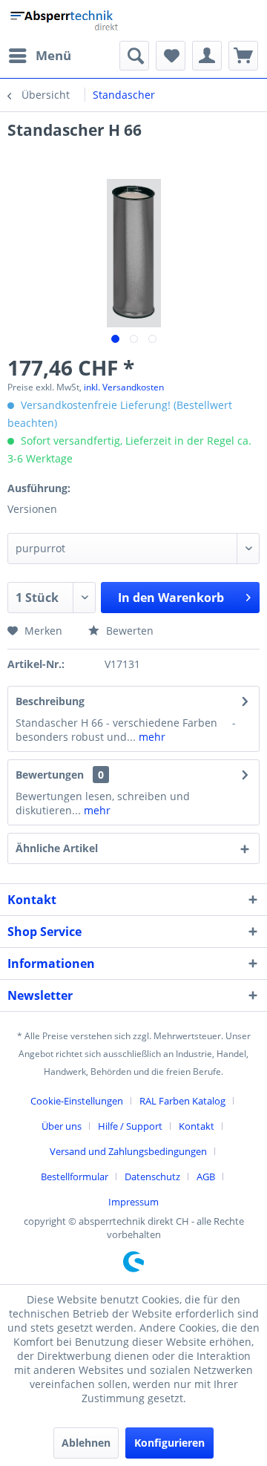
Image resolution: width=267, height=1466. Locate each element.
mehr (150, 737)
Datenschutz (152, 1176)
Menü (53, 55)
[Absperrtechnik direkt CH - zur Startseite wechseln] (65, 20)
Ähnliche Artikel (57, 848)
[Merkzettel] (170, 56)
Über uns (62, 1126)
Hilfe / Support (130, 1126)
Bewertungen (50, 775)
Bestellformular (74, 1176)
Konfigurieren (169, 1443)
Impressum (133, 1201)
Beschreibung (50, 701)
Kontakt (196, 1126)
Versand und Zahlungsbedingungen (128, 1151)
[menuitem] (39, 56)
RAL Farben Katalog (182, 1100)
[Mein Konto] (207, 56)
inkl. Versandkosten (124, 387)
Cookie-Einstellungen (76, 1100)
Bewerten (128, 631)
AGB (206, 1176)
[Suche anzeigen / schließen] (134, 56)
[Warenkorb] (243, 56)
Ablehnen (86, 1443)
